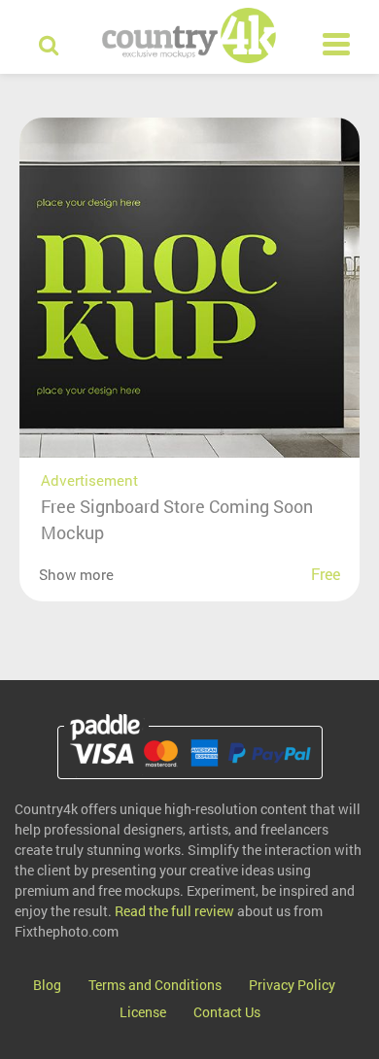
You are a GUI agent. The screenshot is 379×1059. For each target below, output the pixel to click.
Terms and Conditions (155, 984)
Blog (47, 984)
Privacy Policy (292, 984)
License (143, 1012)
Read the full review (174, 911)
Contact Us (226, 1012)
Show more (76, 574)
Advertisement (89, 480)
